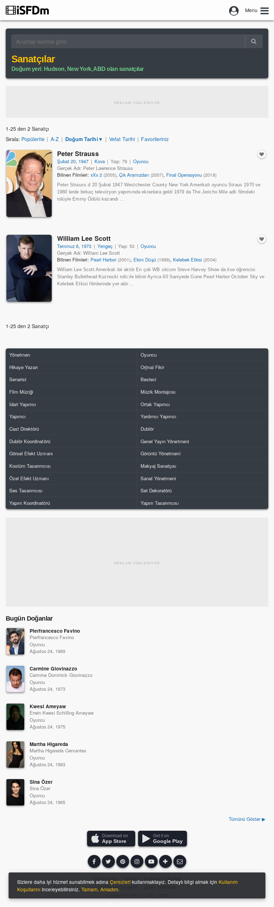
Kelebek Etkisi (187, 259)
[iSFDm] (27, 10)
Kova (100, 161)
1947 (83, 161)
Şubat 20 (66, 161)
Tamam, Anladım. (100, 889)
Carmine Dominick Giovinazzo (61, 675)
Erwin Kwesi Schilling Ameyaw (61, 712)
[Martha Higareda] (15, 754)
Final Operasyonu (184, 174)
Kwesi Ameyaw (48, 706)
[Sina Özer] (15, 792)
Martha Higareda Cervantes (58, 750)
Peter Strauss (78, 153)
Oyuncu (140, 161)
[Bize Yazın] (179, 861)
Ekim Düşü (144, 259)
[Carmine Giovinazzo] (15, 679)
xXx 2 (96, 174)
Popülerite (32, 138)
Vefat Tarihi (122, 138)
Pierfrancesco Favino (55, 630)
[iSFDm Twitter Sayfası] (108, 861)
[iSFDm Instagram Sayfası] (137, 861)
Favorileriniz (154, 138)
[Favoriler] (262, 154)
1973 (86, 246)
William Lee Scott (84, 238)
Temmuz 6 (67, 246)
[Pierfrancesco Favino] (15, 641)
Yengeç (104, 246)
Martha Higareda (49, 744)
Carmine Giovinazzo (53, 668)
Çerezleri (120, 881)
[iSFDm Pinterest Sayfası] (122, 861)
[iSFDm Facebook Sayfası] (94, 861)
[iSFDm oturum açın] (234, 10)
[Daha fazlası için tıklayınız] (165, 861)
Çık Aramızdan (134, 174)
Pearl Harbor (103, 259)
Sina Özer (41, 781)
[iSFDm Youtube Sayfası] (151, 861)
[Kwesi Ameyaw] (15, 717)
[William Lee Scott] (29, 268)
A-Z (55, 138)
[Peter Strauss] (29, 183)
